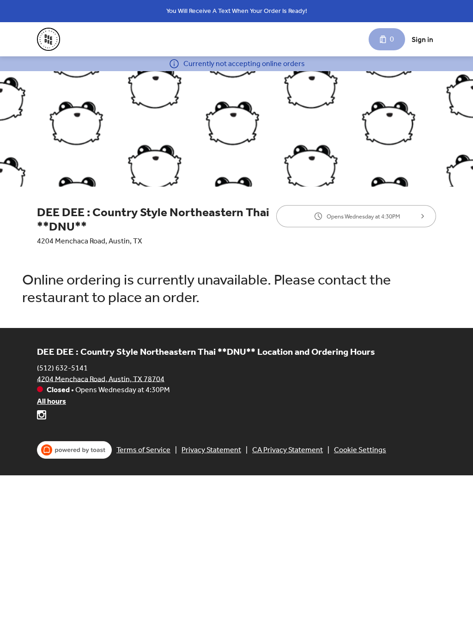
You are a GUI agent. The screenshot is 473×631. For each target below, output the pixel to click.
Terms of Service (143, 449)
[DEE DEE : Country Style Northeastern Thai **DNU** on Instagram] (41, 416)
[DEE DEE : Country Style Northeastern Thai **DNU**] (48, 39)
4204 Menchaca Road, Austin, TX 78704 (100, 378)
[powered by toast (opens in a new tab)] (74, 449)
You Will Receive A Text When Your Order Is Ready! (236, 11)
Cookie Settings (360, 449)
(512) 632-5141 (62, 367)
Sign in (422, 39)
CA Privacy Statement (287, 449)
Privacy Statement (211, 449)
